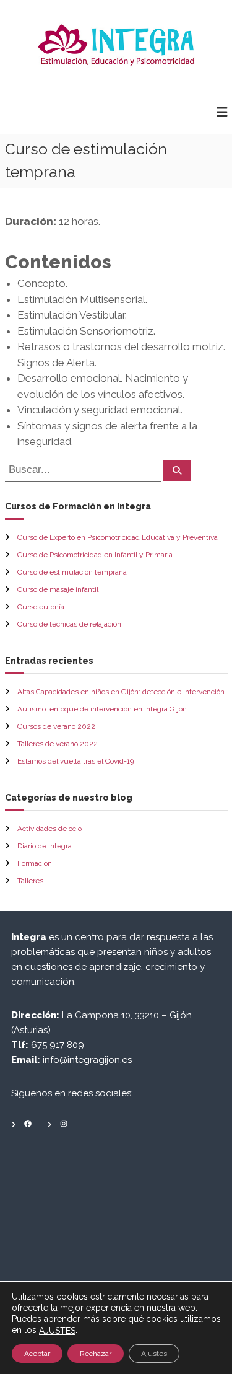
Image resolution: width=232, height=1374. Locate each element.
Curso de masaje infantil (57, 589)
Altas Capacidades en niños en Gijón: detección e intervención (121, 691)
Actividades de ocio (49, 828)
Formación (34, 863)
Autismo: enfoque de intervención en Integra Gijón (102, 709)
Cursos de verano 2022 (56, 726)
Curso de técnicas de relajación (69, 624)
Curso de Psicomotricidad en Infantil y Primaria (95, 554)
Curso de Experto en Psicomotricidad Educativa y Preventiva (117, 537)
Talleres (30, 880)
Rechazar (95, 1353)
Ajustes (154, 1353)
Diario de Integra (44, 846)
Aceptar (37, 1353)
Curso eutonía (40, 606)
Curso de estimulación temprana (72, 572)
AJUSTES (57, 1331)
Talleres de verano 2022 (57, 743)
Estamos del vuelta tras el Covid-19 (75, 761)
